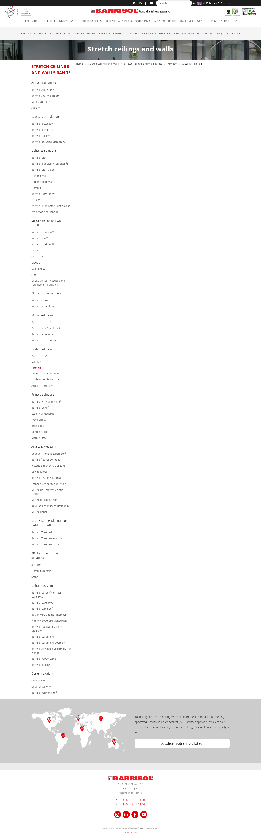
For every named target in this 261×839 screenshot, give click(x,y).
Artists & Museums (44, 447)
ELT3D (35, 200)
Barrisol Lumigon (42, 608)
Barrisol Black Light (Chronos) (49, 163)
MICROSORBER (41, 102)
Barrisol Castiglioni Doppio (48, 642)
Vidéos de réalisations (46, 379)
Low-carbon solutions (45, 117)
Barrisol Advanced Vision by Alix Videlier (51, 650)
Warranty (208, 33)
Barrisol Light (39, 157)
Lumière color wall (42, 181)
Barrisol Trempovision (45, 544)
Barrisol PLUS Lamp (43, 658)
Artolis (36, 362)
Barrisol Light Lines (43, 194)
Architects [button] (62, 33)
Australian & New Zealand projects (156, 21)
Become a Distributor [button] (155, 33)
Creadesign (38, 680)
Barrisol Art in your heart (47, 477)
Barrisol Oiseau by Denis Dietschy (46, 628)
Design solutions (42, 673)
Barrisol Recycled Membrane (48, 141)
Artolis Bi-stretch (42, 385)
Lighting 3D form (41, 570)
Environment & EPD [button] (191, 21)
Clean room (38, 256)
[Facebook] (145, 3)
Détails (37, 367)
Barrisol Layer (40, 407)
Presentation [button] (31, 21)
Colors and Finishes (110, 33)
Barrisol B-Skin (40, 664)
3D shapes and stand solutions (45, 555)
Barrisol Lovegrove (42, 602)
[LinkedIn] (140, 3)
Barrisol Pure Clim (43, 306)
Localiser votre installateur (182, 743)
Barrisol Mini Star (42, 232)
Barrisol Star (39, 238)
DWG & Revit (132, 33)
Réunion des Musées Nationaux (50, 505)
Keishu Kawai (39, 471)
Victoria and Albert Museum (48, 465)
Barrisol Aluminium (43, 334)
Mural (35, 250)
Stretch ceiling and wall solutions (46, 223)
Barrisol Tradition (42, 244)
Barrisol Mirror (41, 322)
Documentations (218, 21)
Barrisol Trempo (41, 532)
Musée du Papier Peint (44, 499)
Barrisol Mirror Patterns (45, 340)
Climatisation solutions (46, 293)
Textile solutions (42, 349)
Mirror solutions (42, 315)
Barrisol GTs (39, 356)
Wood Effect (38, 419)
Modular (36, 262)
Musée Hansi (39, 512)
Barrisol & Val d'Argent (45, 459)
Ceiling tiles (38, 268)
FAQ (219, 33)
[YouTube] (151, 3)
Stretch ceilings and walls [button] (60, 21)
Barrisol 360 (28, 33)
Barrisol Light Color (42, 169)
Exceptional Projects (119, 21)
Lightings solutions (44, 151)
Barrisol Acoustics (42, 89)
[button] (214, 3)
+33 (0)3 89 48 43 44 (132, 804)
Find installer (191, 33)
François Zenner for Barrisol (48, 483)
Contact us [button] (231, 33)
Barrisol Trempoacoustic (46, 538)
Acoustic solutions (43, 83)
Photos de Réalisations (46, 373)
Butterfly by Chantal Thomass (48, 614)
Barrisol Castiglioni (42, 636)
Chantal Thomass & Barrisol (48, 453)
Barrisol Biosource (42, 129)
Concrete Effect (40, 431)
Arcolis (36, 108)
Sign (34, 274)
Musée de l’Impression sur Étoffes (47, 491)
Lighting (36, 187)
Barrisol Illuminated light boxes (50, 206)
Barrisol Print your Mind (46, 401)
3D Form (36, 564)
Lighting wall (39, 175)
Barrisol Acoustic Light (45, 95)
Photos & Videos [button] (92, 21)
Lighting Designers (43, 586)
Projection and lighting (44, 212)
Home (79, 63)
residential (46, 33)
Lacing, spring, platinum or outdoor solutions (49, 523)
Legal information (130, 832)
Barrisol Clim (39, 300)
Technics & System (84, 33)
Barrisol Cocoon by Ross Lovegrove (46, 594)
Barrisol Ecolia (40, 135)
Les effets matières (42, 413)
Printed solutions (43, 395)
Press (176, 33)
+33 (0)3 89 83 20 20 (132, 800)
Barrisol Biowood (42, 123)
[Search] (194, 2)
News (235, 21)
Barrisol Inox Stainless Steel (47, 328)
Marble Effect (39, 437)
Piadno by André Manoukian (49, 620)
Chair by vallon (41, 686)
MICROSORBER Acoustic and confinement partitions (48, 282)
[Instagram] (134, 3)
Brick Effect (38, 425)
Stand (34, 577)
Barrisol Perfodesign (44, 692)
